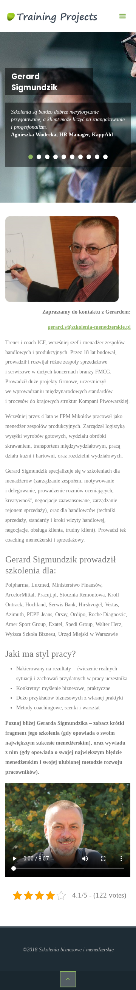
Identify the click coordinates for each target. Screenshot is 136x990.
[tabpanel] (68, 123)
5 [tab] (64, 157)
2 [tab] (39, 157)
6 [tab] (72, 157)
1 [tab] (30, 157)
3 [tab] (47, 157)
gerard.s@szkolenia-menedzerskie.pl (89, 327)
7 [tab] (80, 157)
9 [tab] (97, 157)
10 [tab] (105, 157)
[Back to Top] (68, 979)
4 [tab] (55, 157)
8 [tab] (89, 157)
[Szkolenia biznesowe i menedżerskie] (52, 16)
